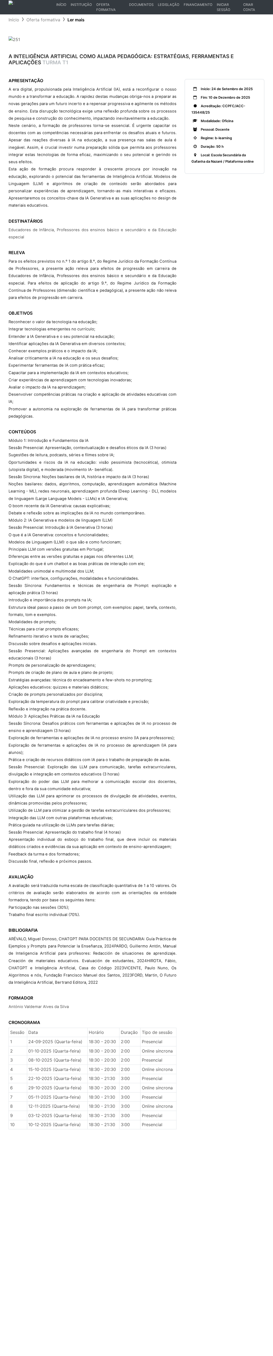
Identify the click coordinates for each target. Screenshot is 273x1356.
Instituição (81, 5)
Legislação (168, 5)
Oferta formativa (43, 19)
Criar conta (249, 7)
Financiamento (198, 5)
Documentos (141, 5)
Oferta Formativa (106, 7)
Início (62, 6)
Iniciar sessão (223, 7)
